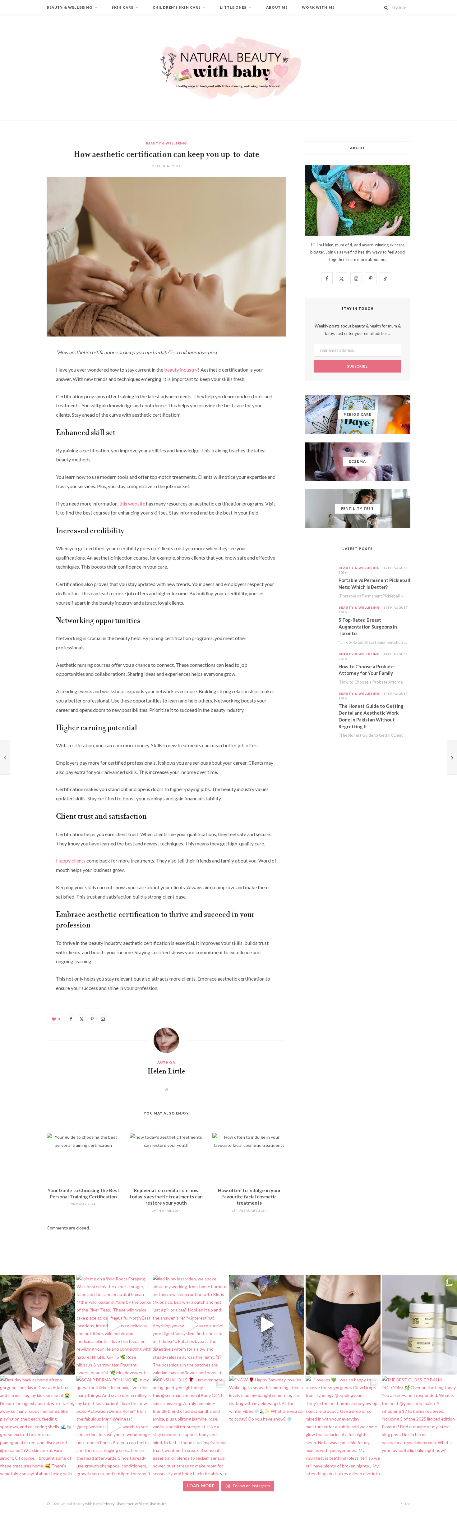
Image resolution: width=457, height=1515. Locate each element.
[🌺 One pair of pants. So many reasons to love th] (343, 1325)
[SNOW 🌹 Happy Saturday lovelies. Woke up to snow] (266, 1426)
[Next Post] (452, 757)
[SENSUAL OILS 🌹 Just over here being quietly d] (190, 1426)
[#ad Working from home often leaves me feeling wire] (266, 1325)
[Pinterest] (23, 402)
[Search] (386, 8)
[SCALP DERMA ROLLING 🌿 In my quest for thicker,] (114, 1426)
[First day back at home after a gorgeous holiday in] (37, 1426)
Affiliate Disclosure (151, 1503)
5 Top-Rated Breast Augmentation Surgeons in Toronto (368, 626)
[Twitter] (23, 387)
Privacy (108, 1503)
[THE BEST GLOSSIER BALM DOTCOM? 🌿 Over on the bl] (419, 1426)
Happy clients (70, 860)
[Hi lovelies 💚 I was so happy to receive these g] (343, 1426)
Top (407, 1503)
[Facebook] (23, 371)
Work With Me (318, 7)
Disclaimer (124, 1503)
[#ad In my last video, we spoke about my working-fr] (190, 1325)
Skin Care (122, 7)
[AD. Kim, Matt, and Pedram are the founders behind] (37, 1325)
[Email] (23, 418)
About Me (277, 7)
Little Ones (233, 7)
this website (132, 503)
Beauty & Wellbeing (69, 7)
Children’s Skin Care (177, 7)
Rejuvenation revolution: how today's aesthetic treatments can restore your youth (166, 1197)
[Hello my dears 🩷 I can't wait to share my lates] (419, 1325)
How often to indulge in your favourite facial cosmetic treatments (249, 1197)
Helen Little (166, 1071)
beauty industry (180, 370)
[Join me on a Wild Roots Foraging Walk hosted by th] (114, 1325)
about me (376, 259)
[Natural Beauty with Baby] (228, 68)
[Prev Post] (5, 757)
